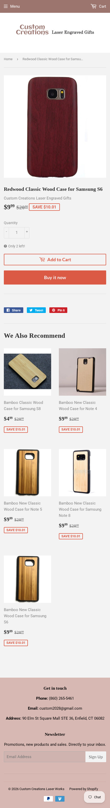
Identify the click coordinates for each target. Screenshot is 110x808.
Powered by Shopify (83, 789)
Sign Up (96, 756)
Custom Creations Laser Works (41, 789)
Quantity (11, 223)
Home (8, 59)
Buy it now (55, 277)
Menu (15, 6)
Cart (102, 6)
